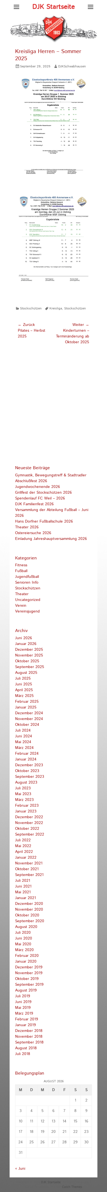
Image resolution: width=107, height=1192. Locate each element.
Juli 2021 (22, 880)
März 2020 (24, 950)
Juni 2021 (23, 886)
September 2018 (29, 1042)
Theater (22, 594)
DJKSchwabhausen (72, 66)
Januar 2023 (25, 811)
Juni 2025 (23, 684)
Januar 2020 (25, 961)
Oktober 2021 (27, 869)
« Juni (20, 1168)
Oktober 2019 (27, 979)
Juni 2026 (23, 638)
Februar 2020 (27, 955)
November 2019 (29, 973)
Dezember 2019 (29, 967)
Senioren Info (26, 582)
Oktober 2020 (27, 915)
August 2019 (26, 990)
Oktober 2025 (27, 661)
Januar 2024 (25, 759)
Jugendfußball (27, 576)
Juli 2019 (22, 996)
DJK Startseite (53, 7)
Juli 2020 (23, 932)
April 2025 (24, 690)
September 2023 (29, 776)
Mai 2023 (23, 794)
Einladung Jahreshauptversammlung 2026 (51, 539)
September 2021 (29, 875)
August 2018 (26, 1048)
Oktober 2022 (27, 828)
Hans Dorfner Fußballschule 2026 (44, 521)
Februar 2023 (27, 805)
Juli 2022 (23, 840)
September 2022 (29, 834)
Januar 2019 (25, 1025)
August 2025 (26, 672)
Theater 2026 (27, 527)
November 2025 (29, 655)
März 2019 (24, 1013)
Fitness (21, 565)
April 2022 (24, 852)
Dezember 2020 (29, 904)
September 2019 (29, 984)
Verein (20, 605)
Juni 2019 (23, 1002)
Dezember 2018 (29, 1031)
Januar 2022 (25, 857)
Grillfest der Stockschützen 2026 (43, 492)
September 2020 (29, 921)
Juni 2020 (23, 938)
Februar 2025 (27, 701)
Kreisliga (55, 308)
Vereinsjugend (27, 611)
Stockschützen (31, 308)
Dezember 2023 (29, 765)
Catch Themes (72, 1187)
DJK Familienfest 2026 (34, 504)
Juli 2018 (22, 1054)
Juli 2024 (23, 730)
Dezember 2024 (29, 713)
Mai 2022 (23, 846)
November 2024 (29, 719)
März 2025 (24, 696)
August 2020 (26, 927)
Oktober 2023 (27, 771)
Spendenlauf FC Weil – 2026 (40, 498)
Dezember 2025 (29, 649)
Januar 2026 (25, 644)
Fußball (21, 571)
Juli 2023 (23, 788)
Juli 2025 (23, 678)
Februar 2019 (26, 1019)
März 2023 (24, 800)
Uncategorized (27, 600)
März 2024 (24, 748)
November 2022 (29, 823)
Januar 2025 (25, 707)
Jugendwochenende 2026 (37, 487)
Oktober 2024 (27, 724)
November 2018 (29, 1036)
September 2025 (29, 667)
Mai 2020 (23, 944)
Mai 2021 (23, 892)
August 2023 (26, 782)
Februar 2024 (27, 753)
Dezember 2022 (29, 817)
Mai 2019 (23, 1007)
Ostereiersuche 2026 (33, 533)
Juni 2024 (23, 736)
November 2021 (29, 863)
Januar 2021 (25, 898)
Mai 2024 (23, 742)
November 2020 (29, 909)
